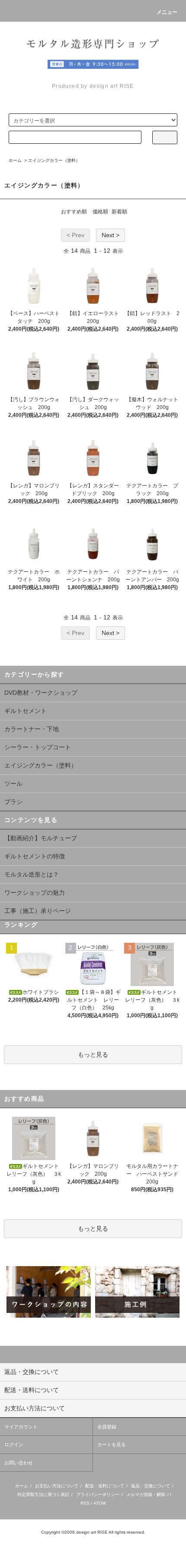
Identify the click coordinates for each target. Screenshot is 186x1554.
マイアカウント (21, 1426)
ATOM (99, 1503)
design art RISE (92, 1532)
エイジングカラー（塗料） (54, 160)
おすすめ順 (74, 212)
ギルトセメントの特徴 (34, 856)
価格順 (100, 212)
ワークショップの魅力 (34, 892)
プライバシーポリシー (97, 1494)
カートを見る (111, 1444)
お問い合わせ (18, 1462)
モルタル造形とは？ (31, 874)
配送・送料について (104, 1485)
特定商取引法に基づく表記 (43, 1494)
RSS (85, 1503)
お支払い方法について (56, 1485)
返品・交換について (150, 1485)
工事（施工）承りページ (37, 910)
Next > (110, 235)
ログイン (13, 1444)
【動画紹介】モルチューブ (40, 838)
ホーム (15, 160)
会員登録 (106, 1426)
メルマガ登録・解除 (145, 1494)
